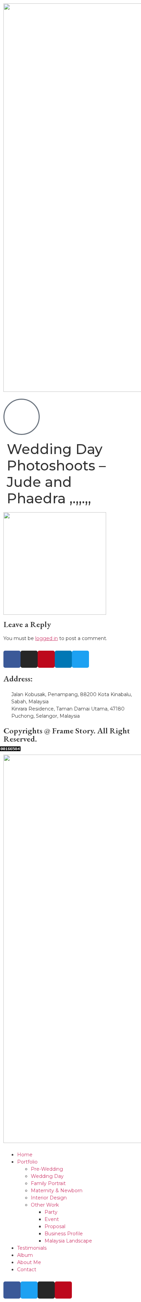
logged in (46, 638)
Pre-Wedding (47, 1169)
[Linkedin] (63, 659)
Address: (18, 678)
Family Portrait (48, 1183)
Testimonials (32, 1248)
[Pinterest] (46, 659)
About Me (29, 1262)
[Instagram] (29, 659)
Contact (26, 1269)
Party (50, 1212)
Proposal (54, 1226)
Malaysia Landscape (68, 1241)
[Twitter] (80, 659)
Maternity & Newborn (56, 1190)
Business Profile (63, 1234)
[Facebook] (12, 659)
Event (51, 1219)
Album (25, 1255)
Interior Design (49, 1198)
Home (25, 1155)
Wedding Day (47, 1176)
